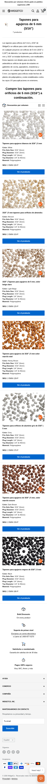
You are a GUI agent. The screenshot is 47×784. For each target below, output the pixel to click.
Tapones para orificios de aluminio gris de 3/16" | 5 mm (22, 427)
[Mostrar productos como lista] (39, 105)
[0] (42, 11)
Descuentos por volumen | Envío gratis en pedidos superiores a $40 (24, 3)
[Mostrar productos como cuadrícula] (43, 105)
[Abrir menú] (3, 11)
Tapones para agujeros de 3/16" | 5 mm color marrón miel (21, 355)
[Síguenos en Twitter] (8, 752)
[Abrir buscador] (33, 11)
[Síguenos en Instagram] (13, 752)
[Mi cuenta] (38, 11)
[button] (41, 778)
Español (6, 740)
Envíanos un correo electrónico (23, 634)
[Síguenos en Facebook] (4, 752)
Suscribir (10, 728)
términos (15, 779)
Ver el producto (23, 172)
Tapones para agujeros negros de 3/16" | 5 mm (21, 570)
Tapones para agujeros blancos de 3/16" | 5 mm (22, 143)
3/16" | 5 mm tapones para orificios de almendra (22, 213)
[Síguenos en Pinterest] (18, 752)
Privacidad (6, 779)
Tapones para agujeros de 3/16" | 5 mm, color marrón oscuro (21, 499)
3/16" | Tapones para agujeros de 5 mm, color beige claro (21, 283)
